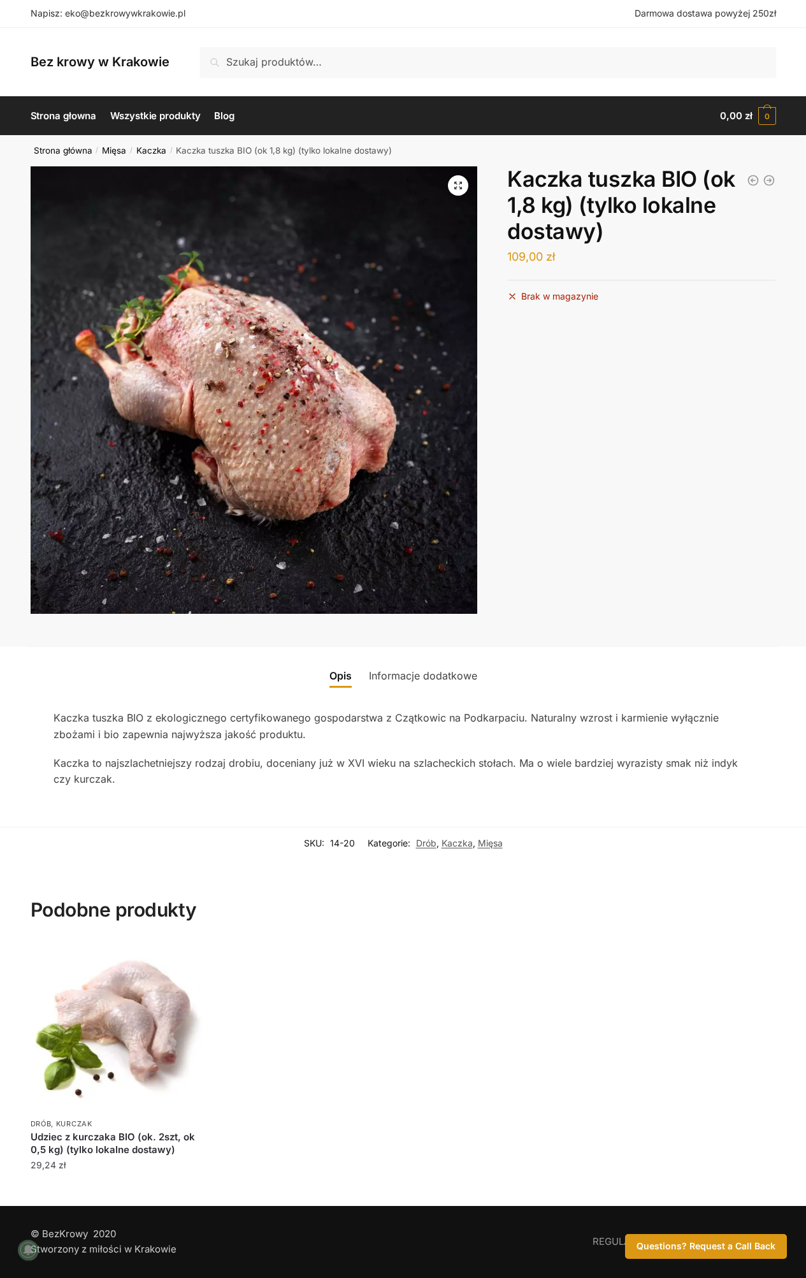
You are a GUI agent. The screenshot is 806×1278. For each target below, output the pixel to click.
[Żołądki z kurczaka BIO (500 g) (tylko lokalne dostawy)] (753, 180)
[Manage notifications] (28, 1250)
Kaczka (151, 150)
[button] (458, 185)
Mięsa (114, 150)
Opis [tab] (340, 675)
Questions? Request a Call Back (706, 1245)
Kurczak (74, 1123)
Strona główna (63, 150)
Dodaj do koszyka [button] (116, 1192)
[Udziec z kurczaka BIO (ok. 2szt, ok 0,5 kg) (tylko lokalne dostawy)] (117, 1027)
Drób (426, 843)
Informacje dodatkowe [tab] (423, 675)
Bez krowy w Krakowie (100, 61)
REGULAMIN (621, 1241)
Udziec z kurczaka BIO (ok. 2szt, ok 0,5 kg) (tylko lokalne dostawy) (113, 1143)
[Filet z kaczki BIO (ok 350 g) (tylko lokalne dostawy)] (769, 180)
